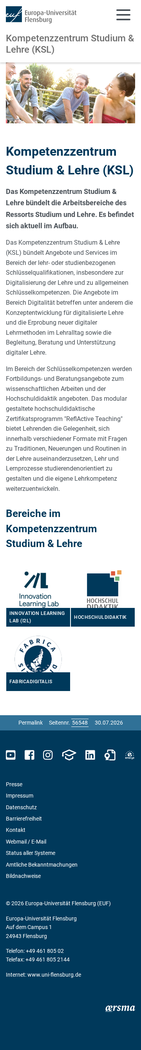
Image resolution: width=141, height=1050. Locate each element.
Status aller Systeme (30, 853)
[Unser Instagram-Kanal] (48, 755)
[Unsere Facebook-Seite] (29, 755)
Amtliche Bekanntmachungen (42, 865)
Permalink (30, 723)
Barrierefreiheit (24, 818)
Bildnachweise (23, 876)
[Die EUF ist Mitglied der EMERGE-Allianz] (129, 755)
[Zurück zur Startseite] (41, 14)
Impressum (19, 795)
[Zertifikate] (110, 755)
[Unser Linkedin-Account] (90, 755)
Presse (14, 784)
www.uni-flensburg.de (54, 975)
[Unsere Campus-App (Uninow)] (69, 755)
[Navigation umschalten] (123, 15)
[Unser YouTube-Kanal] (11, 755)
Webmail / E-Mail (26, 842)
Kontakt (15, 830)
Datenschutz (21, 807)
